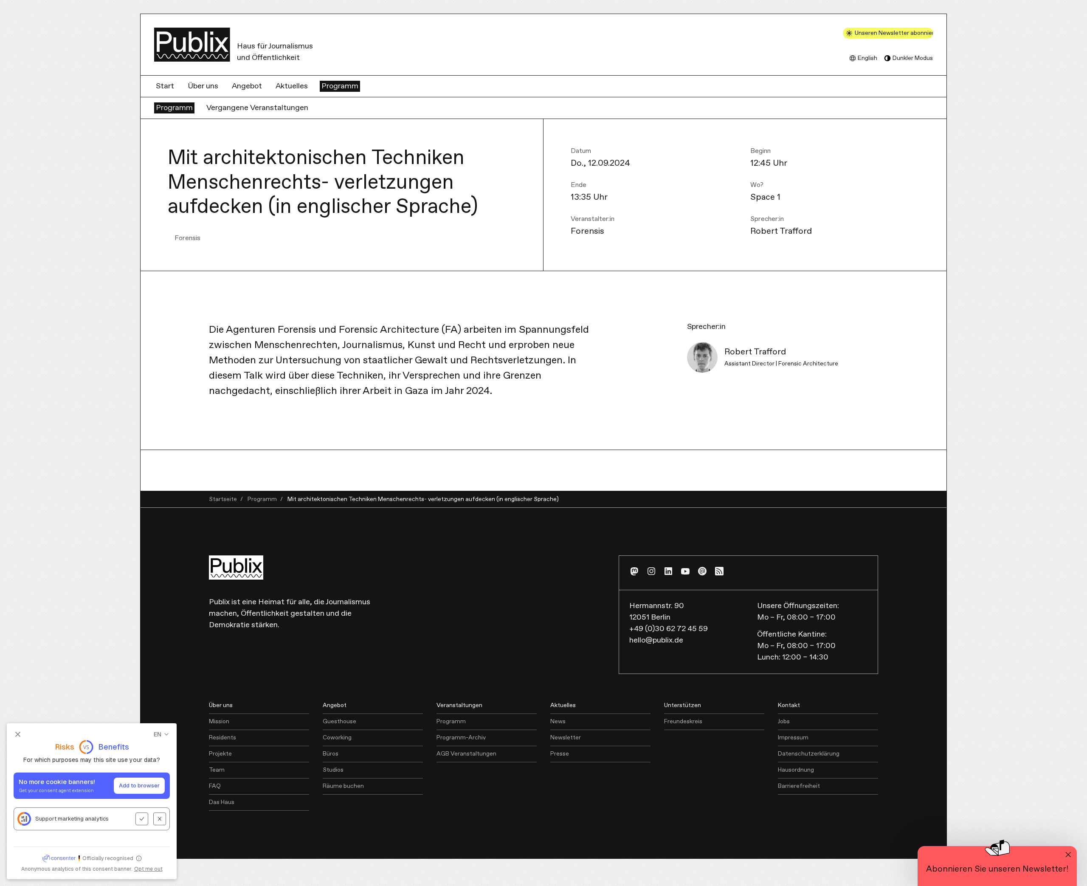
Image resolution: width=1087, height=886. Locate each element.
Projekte (220, 754)
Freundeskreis (683, 721)
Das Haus (221, 802)
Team (217, 770)
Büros (330, 754)
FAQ (215, 786)
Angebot (247, 86)
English (867, 58)
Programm (339, 86)
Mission (219, 721)
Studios (333, 770)
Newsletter (565, 738)
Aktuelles (292, 86)
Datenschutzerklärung (808, 754)
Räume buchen (343, 786)
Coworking (337, 738)
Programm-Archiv (461, 738)
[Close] (1068, 854)
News (558, 721)
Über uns (203, 86)
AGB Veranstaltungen (466, 754)
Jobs (784, 721)
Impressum (793, 738)
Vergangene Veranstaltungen (257, 108)
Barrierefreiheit (799, 786)
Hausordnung (796, 770)
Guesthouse (339, 721)
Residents (222, 738)
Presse (559, 754)
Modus (912, 58)
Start (165, 86)
